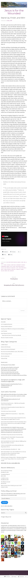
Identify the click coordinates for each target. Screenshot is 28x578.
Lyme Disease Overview (6, 333)
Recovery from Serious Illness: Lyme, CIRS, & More (12, 351)
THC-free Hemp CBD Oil (6, 353)
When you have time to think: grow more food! (11, 485)
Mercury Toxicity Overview (7, 337)
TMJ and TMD (4, 358)
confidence (3, 266)
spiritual (13, 269)
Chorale (9, 264)
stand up (18, 269)
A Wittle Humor (4, 344)
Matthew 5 (23, 267)
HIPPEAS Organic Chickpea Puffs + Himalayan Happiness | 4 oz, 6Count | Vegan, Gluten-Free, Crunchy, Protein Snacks (14, 459)
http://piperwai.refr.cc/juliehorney (8, 454)
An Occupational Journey (6, 324)
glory (14, 266)
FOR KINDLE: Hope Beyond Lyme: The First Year (11, 434)
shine (5, 269)
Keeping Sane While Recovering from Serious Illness (12, 328)
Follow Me (4, 502)
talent (22, 269)
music (2, 269)
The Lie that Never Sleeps (6, 470)
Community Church (20, 264)
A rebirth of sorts (4, 478)
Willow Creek (4, 270)
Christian (13, 264)
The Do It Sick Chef (5, 356)
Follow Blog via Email (8, 491)
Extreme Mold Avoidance (6, 326)
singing (9, 269)
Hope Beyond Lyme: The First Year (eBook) (11, 335)
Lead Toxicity (4, 331)
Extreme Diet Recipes (5, 347)
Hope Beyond (6, 517)
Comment (22, 310)
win (8, 270)
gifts (11, 266)
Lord (20, 267)
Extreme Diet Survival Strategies (8, 349)
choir (5, 264)
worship (12, 270)
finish (8, 266)
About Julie (3, 322)
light (17, 267)
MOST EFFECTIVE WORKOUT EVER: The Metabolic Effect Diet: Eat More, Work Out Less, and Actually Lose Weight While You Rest (13, 423)
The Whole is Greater (5, 481)
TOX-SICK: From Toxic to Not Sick (8, 411)
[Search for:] (14, 513)
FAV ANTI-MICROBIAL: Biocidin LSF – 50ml (10, 449)
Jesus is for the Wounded (14, 12)
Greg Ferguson (19, 266)
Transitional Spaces (5, 474)
